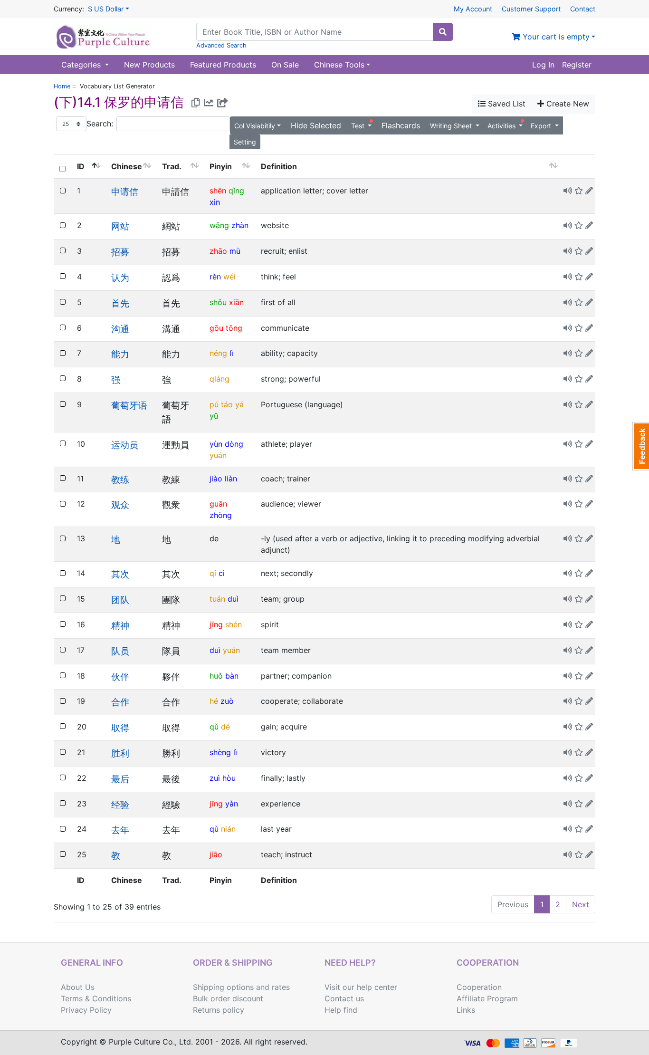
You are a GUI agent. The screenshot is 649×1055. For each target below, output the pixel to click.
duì (233, 599)
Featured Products (223, 64)
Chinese (126, 166)
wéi (229, 276)
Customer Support (531, 9)
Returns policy (218, 1010)
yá (239, 404)
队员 (120, 651)
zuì (215, 778)
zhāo (218, 251)
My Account (473, 9)
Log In (543, 64)
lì (231, 353)
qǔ (214, 726)
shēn (218, 190)
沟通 (120, 329)
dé (225, 726)
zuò (227, 701)
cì (222, 573)
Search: (99, 123)
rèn (215, 276)
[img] (589, 190)
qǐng (236, 190)
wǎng (219, 225)
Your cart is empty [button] (555, 36)
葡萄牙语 (129, 405)
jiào (216, 478)
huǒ (216, 676)
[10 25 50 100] (71, 123)
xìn (215, 202)
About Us (78, 987)
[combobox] (314, 32)
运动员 (124, 445)
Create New (566, 103)
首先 (120, 303)
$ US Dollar (106, 9)
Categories (82, 64)
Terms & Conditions (96, 998)
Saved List (505, 103)
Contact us (344, 998)
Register (577, 64)
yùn (216, 444)
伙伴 (120, 676)
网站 (120, 226)
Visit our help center (360, 987)
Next (580, 904)
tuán (217, 599)
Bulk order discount (228, 998)
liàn (231, 478)
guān (218, 503)
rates (281, 987)
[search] (443, 32)
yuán (218, 455)
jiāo (216, 854)
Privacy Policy (86, 1010)
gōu (216, 328)
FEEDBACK (640, 446)
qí (213, 573)
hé (214, 701)
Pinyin (221, 166)
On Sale (285, 64)
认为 (120, 277)
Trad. (171, 166)
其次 (120, 574)
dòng (234, 444)
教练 (120, 479)
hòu (229, 778)
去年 (120, 829)
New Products (149, 64)
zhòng (221, 515)
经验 (120, 804)
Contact (582, 9)
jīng (216, 624)
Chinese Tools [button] (339, 64)
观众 (120, 504)
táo (227, 404)
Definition (279, 166)
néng (218, 353)
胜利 (120, 753)
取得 (120, 727)
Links (466, 1010)
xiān (236, 302)
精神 (120, 625)
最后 (120, 779)
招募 (120, 252)
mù (234, 251)
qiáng (219, 379)
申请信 (124, 191)
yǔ (214, 416)
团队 (120, 599)
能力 (120, 354)
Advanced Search (221, 45)
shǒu (218, 302)
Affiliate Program (487, 998)
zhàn (239, 225)
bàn (232, 676)
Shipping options (223, 987)
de (214, 538)
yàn (231, 803)
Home (62, 86)
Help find (340, 1010)
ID (81, 166)
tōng (234, 328)
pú (214, 404)
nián (228, 829)
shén (233, 624)
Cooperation (479, 987)
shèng (220, 752)
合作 (120, 702)
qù (214, 829)
